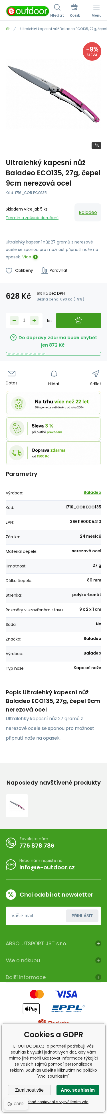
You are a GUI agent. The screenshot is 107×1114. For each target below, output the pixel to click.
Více (26, 257)
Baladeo (88, 212)
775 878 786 (36, 846)
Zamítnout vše (29, 1090)
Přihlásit (82, 915)
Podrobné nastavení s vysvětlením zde (53, 1101)
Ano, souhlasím (78, 1090)
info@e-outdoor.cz (47, 867)
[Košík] (75, 11)
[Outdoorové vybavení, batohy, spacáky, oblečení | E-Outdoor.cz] (7, 29)
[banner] (28, 11)
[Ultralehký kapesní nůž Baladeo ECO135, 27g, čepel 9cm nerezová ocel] (17, 805)
